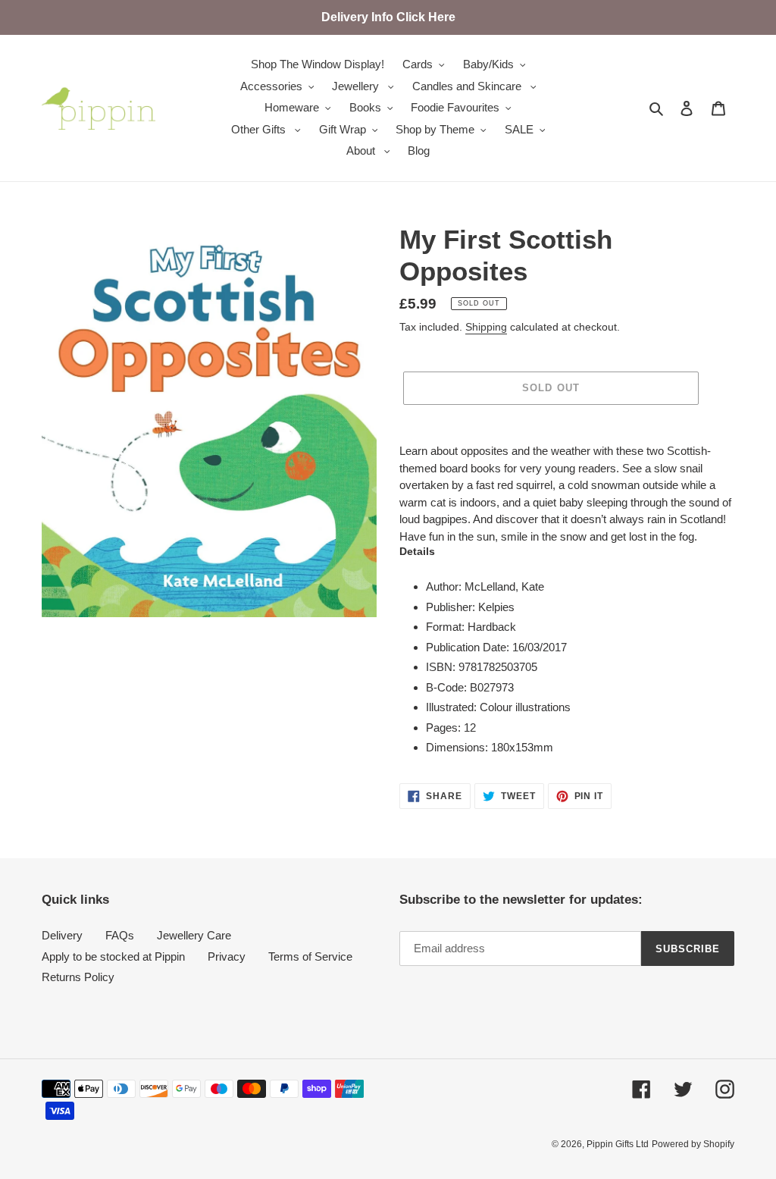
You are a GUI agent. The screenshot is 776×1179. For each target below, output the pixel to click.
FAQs (119, 935)
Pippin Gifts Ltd (618, 1144)
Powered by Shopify (693, 1144)
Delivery (62, 935)
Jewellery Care (194, 935)
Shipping (486, 327)
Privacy (227, 956)
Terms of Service (310, 956)
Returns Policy (78, 976)
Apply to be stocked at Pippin (113, 956)
